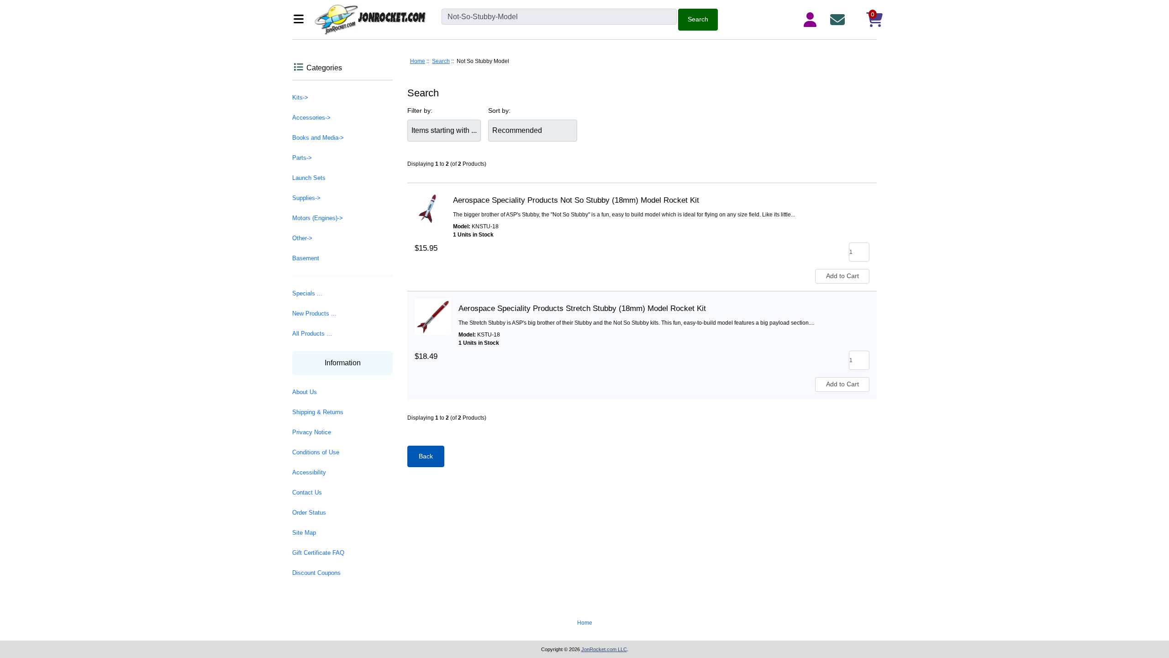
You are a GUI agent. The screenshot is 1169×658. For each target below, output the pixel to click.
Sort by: (499, 110)
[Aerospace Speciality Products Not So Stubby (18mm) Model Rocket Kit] (430, 200)
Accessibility (309, 472)
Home (417, 61)
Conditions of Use (315, 452)
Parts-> (302, 157)
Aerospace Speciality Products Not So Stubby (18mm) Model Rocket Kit (576, 200)
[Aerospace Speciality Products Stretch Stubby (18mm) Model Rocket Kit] (433, 309)
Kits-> (300, 97)
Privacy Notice (311, 432)
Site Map (304, 532)
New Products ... (314, 313)
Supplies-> (306, 198)
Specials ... (307, 293)
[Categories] (301, 20)
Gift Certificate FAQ (318, 552)
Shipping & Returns (317, 412)
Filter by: (419, 110)
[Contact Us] (839, 19)
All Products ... (312, 333)
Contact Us (307, 492)
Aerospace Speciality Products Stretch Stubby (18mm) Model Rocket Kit (582, 308)
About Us (304, 392)
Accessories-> (311, 117)
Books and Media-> (318, 137)
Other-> (302, 238)
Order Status (309, 512)
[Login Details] (812, 19)
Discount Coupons (316, 572)
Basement (305, 258)
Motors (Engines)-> (317, 218)
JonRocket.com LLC (604, 649)
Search (441, 61)
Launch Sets (309, 177)
